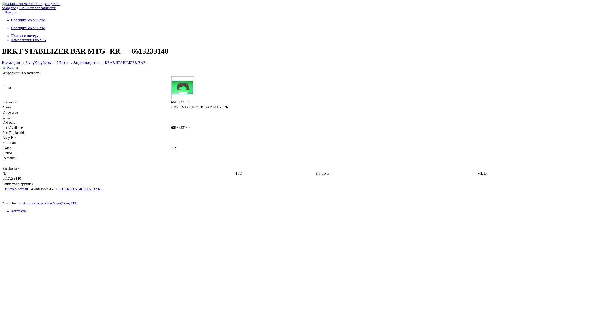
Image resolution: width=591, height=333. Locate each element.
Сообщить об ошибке (28, 20)
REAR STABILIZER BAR (125, 63)
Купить (13, 67)
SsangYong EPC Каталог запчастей (29, 8)
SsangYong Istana (39, 63)
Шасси (62, 63)
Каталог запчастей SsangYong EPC (50, 203)
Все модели (11, 63)
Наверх (10, 12)
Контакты (19, 211)
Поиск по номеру (25, 36)
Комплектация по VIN (28, 40)
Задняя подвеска (86, 63)
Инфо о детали (16, 189)
